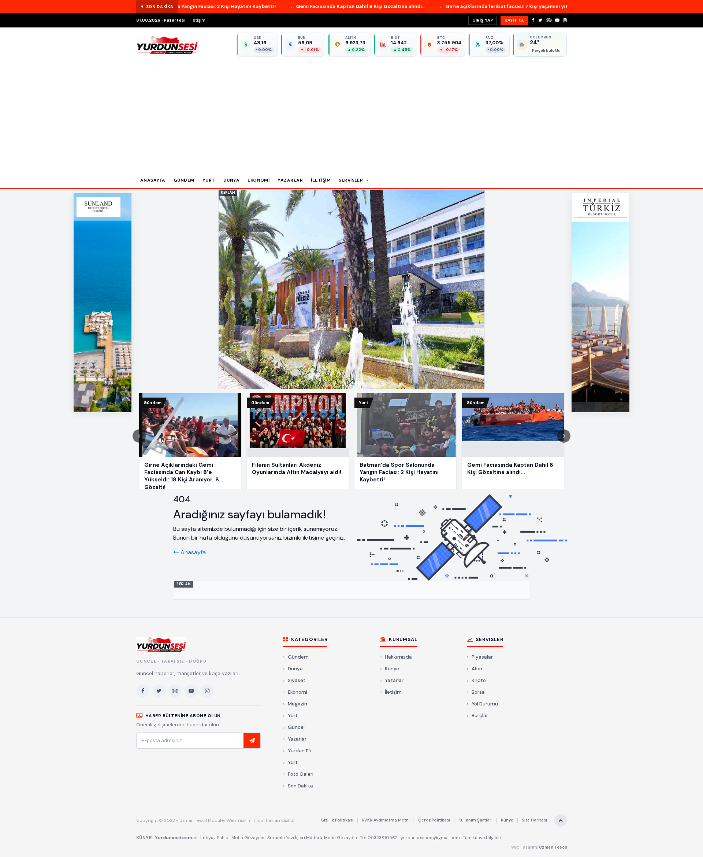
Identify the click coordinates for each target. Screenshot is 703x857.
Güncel (296, 727)
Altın (477, 669)
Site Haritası (534, 820)
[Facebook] (533, 20)
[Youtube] (557, 20)
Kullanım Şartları (475, 820)
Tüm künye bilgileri (482, 838)
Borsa (478, 692)
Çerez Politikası (434, 820)
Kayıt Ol (514, 20)
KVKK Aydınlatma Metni (386, 820)
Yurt (208, 180)
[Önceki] (139, 436)
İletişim (197, 20)
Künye (392, 669)
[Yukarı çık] (560, 820)
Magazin (297, 704)
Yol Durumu (485, 704)
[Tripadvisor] (548, 20)
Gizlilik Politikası (337, 820)
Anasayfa (152, 180)
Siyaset (296, 680)
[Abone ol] (251, 740)
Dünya (231, 180)
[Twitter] (540, 20)
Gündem (184, 180)
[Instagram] (565, 20)
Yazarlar (290, 180)
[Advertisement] (351, 111)
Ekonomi (258, 180)
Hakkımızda (398, 657)
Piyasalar (482, 657)
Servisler (351, 180)
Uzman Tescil (553, 847)
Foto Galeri (300, 774)
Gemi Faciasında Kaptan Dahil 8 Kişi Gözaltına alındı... (289, 6)
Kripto (479, 680)
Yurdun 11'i (299, 751)
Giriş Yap (482, 20)
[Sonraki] (563, 436)
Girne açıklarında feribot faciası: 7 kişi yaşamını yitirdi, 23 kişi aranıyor (459, 6)
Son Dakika (300, 786)
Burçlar (480, 715)
